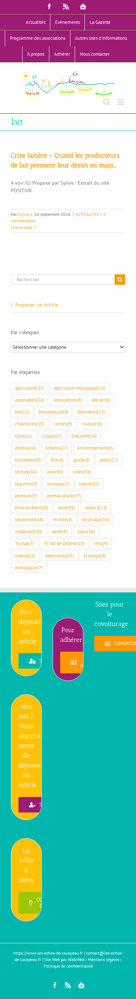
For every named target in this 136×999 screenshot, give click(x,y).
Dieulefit (84, 436)
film (57, 460)
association (29, 400)
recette (63, 519)
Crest (24, 436)
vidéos (25, 555)
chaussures (29, 423)
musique (58, 483)
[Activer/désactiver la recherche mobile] (106, 102)
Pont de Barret (32, 507)
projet (66, 507)
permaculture (63, 495)
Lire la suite (21, 227)
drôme (25, 448)
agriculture (29, 388)
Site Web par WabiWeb (64, 959)
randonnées (29, 519)
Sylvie (23, 214)
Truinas (24, 543)
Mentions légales (103, 959)
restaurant (28, 531)
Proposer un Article (36, 304)
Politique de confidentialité (68, 966)
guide (81, 460)
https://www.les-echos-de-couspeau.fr (48, 953)
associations (68, 400)
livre (54, 472)
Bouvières (91, 412)
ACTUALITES (87, 214)
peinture (26, 495)
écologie (94, 555)
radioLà (96, 507)
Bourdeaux (53, 412)
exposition (28, 460)
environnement (95, 448)
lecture (26, 472)
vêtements (59, 555)
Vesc (101, 543)
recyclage (95, 519)
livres (82, 472)
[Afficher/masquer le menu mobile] (121, 102)
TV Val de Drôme (64, 543)
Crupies (52, 436)
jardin (108, 460)
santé (60, 531)
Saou (86, 531)
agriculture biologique (80, 388)
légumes (26, 483)
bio (22, 412)
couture (92, 423)
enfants (56, 448)
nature (89, 483)
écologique (29, 567)
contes (63, 423)
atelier (101, 400)
